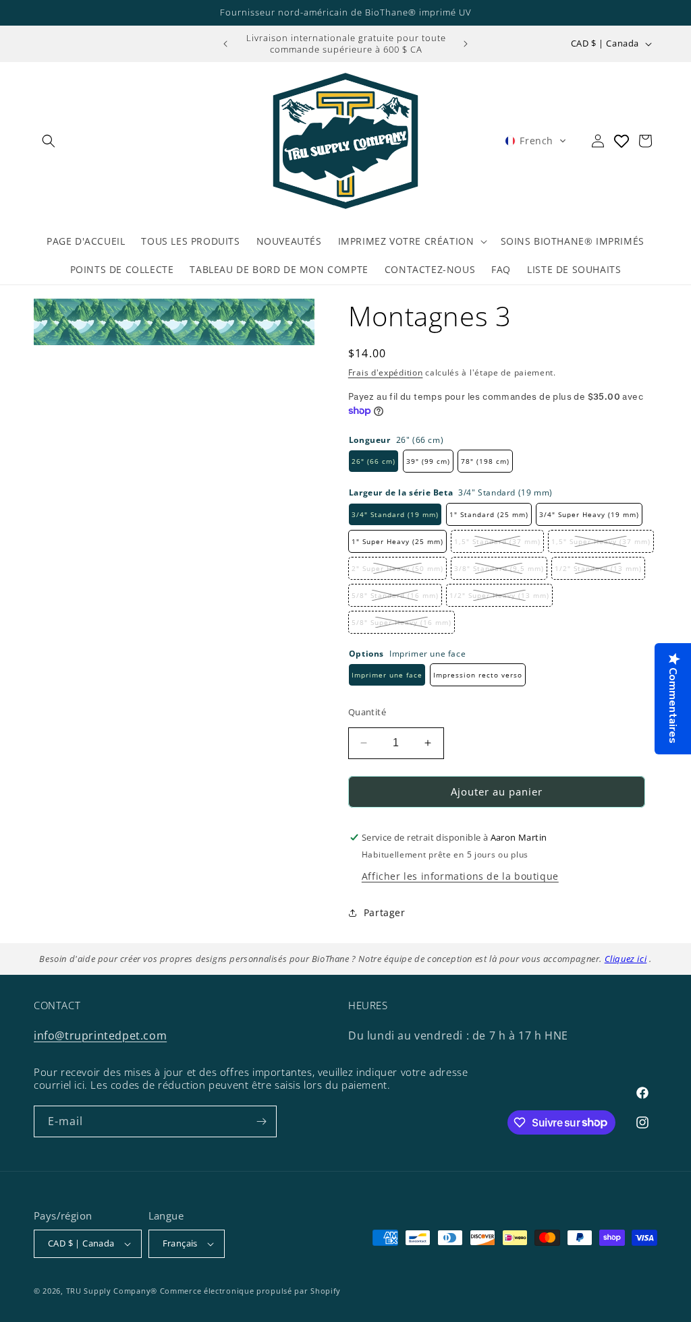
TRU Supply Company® (111, 1291)
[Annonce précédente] (225, 44)
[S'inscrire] (261, 1121)
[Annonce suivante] (465, 44)
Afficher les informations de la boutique (460, 876)
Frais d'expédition (385, 372)
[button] (48, 141)
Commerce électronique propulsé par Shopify (250, 1291)
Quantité (367, 712)
